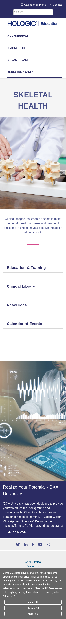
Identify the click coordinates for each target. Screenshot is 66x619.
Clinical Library (21, 286)
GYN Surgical (18, 36)
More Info (33, 613)
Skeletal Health (20, 71)
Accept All (32, 602)
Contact (57, 4)
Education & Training (26, 267)
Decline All (33, 608)
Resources (17, 305)
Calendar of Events (35, 4)
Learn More (16, 531)
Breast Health (18, 59)
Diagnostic (16, 48)
